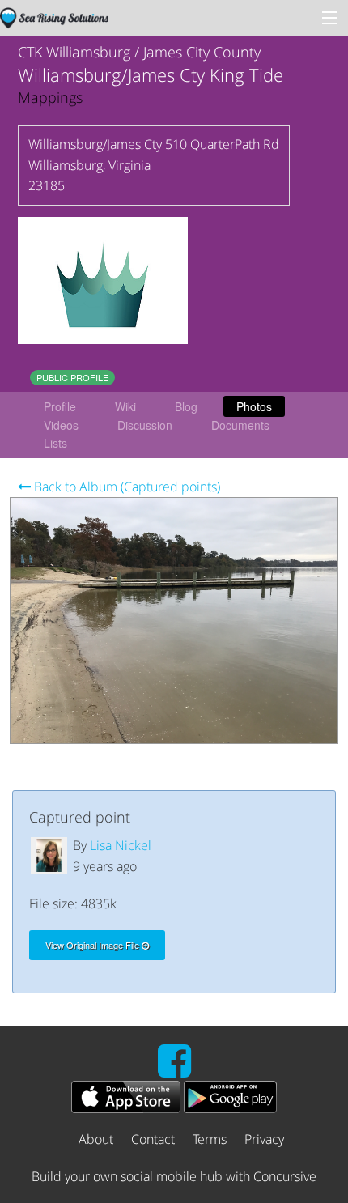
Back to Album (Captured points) (125, 486)
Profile (60, 406)
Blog (186, 406)
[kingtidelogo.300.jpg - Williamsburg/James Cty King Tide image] (103, 279)
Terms (210, 1139)
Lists (55, 443)
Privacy (264, 1139)
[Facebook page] (174, 1070)
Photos (254, 406)
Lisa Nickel (120, 845)
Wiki (125, 406)
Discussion (144, 425)
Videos (61, 425)
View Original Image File (93, 944)
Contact (153, 1139)
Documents (240, 425)
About (96, 1139)
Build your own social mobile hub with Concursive (174, 1176)
